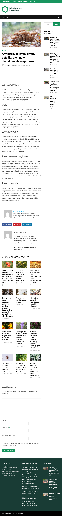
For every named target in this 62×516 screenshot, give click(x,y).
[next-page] (48, 113)
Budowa (47, 463)
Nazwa (4, 420)
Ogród (4, 50)
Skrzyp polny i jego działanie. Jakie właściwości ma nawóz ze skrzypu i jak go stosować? (35, 276)
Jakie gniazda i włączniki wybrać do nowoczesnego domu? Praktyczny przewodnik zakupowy (55, 41)
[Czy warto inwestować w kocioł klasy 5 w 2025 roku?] (46, 69)
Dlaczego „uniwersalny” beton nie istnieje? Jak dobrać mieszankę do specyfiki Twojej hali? (55, 58)
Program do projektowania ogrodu (21, 300)
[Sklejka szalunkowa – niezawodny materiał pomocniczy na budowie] (46, 97)
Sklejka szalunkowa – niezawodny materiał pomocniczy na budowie (54, 100)
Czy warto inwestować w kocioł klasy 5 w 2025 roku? (54, 71)
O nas (14, 1)
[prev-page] (45, 113)
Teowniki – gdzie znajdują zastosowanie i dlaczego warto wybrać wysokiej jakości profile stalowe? (54, 86)
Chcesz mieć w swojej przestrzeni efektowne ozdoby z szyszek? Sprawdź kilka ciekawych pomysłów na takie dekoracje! (7, 307)
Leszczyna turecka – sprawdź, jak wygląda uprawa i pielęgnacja (20, 275)
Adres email (6, 428)
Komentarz (5, 397)
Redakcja (32, 1)
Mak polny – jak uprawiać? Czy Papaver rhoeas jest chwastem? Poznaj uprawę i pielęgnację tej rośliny (7, 276)
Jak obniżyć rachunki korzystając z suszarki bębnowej (34, 302)
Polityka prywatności (23, 1)
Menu (6, 17)
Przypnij (18, 224)
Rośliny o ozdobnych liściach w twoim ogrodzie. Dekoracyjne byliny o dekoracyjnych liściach (35, 340)
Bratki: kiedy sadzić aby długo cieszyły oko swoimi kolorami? (7, 336)
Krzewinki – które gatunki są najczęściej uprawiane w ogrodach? (21, 367)
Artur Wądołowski (12, 65)
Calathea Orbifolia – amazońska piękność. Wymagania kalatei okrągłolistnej (34, 369)
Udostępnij (8, 224)
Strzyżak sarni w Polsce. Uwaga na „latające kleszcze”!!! (7, 367)
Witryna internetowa (8, 435)
